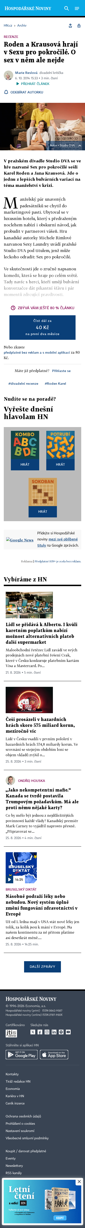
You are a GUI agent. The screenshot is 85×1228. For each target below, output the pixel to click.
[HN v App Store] (54, 1054)
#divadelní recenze (23, 383)
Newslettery (14, 1166)
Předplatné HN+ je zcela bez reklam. (57, 561)
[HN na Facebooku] (40, 1032)
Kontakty (12, 1074)
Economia (13, 1089)
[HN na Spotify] (61, 1032)
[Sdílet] (70, 25)
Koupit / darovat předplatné (26, 1151)
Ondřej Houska (31, 781)
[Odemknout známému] (78, 25)
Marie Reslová (26, 73)
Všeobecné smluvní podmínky (27, 1138)
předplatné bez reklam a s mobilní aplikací (37, 352)
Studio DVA (67, 145)
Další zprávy (42, 966)
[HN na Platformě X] (32, 1032)
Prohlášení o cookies (20, 1123)
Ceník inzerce (15, 1103)
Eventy (11, 1158)
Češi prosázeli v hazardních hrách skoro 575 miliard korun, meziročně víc (40, 725)
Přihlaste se (61, 371)
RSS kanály (14, 1173)
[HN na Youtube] (68, 1032)
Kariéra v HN (15, 1096)
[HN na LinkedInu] (54, 1032)
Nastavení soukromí (20, 1131)
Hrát (25, 464)
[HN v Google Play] (22, 1054)
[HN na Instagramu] (47, 1032)
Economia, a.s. (36, 1006)
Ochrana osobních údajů (23, 1116)
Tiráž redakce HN (18, 1081)
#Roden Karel (55, 383)
